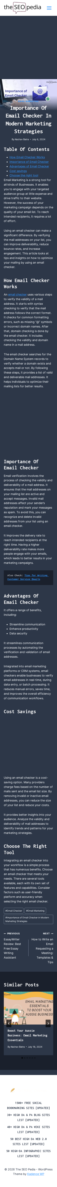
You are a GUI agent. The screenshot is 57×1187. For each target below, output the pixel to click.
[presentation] (28, 1008)
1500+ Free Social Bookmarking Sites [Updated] (28, 1105)
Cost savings (18, 171)
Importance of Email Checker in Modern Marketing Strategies (27, 919)
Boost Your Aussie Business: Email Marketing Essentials (27, 1035)
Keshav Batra (22, 139)
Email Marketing (28, 101)
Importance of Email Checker (29, 161)
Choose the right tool (24, 175)
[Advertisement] (28, 49)
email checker (17, 294)
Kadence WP (35, 1174)
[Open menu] (49, 8)
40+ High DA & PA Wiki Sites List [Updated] (28, 1129)
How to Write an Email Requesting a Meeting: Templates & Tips (42, 948)
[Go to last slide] (8, 1023)
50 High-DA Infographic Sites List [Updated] (28, 1153)
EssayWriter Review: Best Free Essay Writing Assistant (12, 945)
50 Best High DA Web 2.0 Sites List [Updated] (28, 1141)
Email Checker (13, 910)
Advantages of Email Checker (29, 166)
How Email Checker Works (27, 157)
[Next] (48, 1023)
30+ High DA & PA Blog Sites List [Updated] (28, 1117)
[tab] (22, 1058)
